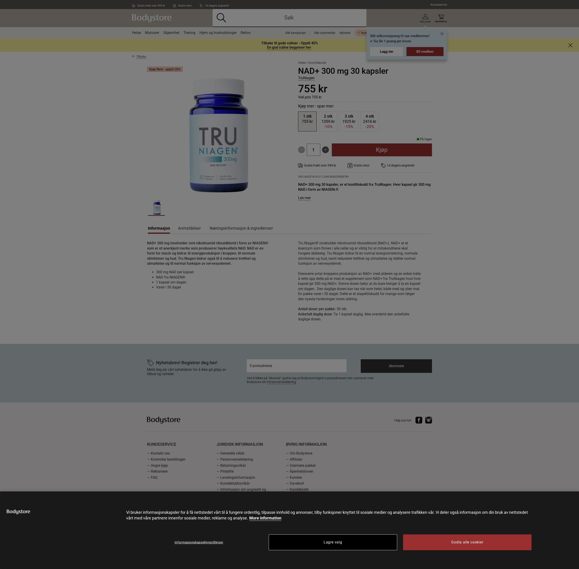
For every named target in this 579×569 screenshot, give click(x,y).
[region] (289, 530)
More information (265, 518)
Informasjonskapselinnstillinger (199, 542)
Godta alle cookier (467, 542)
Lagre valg (333, 542)
